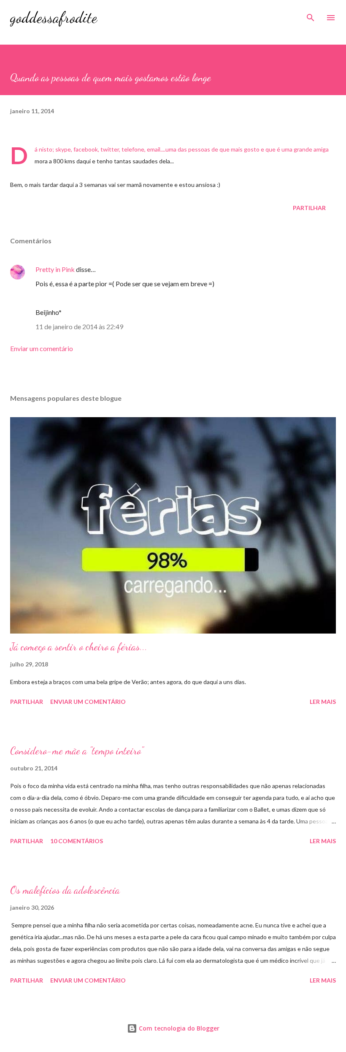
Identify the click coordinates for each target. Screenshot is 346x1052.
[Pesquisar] (310, 15)
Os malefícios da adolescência (65, 890)
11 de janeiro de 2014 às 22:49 (79, 326)
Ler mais (323, 701)
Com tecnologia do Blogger (178, 1028)
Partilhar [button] (309, 207)
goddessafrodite (53, 17)
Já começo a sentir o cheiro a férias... (78, 647)
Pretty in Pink (55, 269)
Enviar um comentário (41, 348)
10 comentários (76, 840)
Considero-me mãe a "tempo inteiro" (76, 751)
